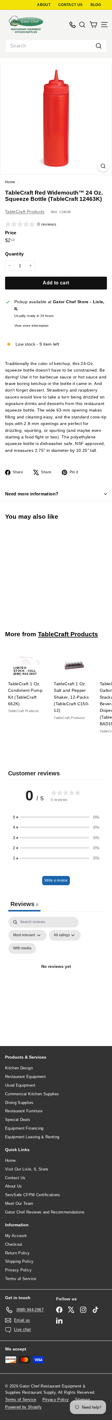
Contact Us (15, 1178)
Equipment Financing (24, 1128)
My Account (16, 1235)
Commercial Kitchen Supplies (32, 1094)
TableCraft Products (25, 211)
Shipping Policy (19, 1261)
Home (10, 182)
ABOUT (43, 5)
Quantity (14, 253)
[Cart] (93, 25)
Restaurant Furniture (23, 1111)
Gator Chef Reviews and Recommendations (45, 1212)
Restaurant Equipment (25, 1076)
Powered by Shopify (23, 1407)
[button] (56, 817)
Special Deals (17, 1119)
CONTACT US (70, 5)
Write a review (56, 880)
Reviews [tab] (24, 904)
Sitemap (82, 1399)
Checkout (13, 1244)
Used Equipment (20, 1085)
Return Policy (17, 1253)
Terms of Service (20, 1278)
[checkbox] (22, 948)
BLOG (95, 5)
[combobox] (56, 46)
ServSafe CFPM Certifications (32, 1195)
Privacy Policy (18, 1270)
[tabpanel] (56, 974)
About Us (13, 1186)
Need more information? (31, 493)
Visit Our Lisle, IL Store (26, 1169)
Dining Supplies (19, 1102)
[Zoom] (103, 166)
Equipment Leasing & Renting (32, 1137)
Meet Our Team (19, 1203)
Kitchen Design (19, 1068)
